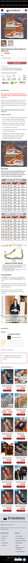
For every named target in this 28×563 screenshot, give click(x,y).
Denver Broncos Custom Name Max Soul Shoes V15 (7, 386)
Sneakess (4, 277)
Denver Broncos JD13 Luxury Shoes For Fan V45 (20, 458)
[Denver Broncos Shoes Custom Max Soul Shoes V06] (7, 472)
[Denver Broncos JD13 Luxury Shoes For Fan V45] (21, 448)
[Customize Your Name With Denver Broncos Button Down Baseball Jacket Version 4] (7, 448)
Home (2, 47)
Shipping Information (21, 540)
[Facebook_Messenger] (24, 559)
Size (2, 55)
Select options (7, 390)
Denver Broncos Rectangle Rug (20, 434)
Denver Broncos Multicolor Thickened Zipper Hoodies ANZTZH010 (7, 411)
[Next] (25, 26)
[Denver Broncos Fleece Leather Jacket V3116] (21, 472)
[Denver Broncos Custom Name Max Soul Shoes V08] (21, 496)
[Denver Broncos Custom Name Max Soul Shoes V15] (7, 376)
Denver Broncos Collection (11, 47)
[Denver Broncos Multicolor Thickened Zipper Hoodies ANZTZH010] (7, 400)
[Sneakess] (13, 10)
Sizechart (4, 545)
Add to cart (17, 63)
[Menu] (2, 10)
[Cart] (26, 10)
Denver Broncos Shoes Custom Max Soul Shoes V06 (7, 482)
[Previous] (3, 26)
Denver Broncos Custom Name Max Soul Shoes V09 (7, 434)
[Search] (23, 10)
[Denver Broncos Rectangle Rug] (21, 424)
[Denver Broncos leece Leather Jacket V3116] (21, 400)
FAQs (3, 540)
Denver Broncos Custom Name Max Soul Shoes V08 (20, 506)
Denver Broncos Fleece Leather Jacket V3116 (21, 482)
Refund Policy (19, 543)
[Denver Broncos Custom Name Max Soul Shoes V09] (7, 424)
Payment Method (20, 551)
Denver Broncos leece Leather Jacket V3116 (21, 410)
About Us (4, 538)
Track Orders (5, 543)
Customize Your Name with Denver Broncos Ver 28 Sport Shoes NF (20, 386)
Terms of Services (20, 538)
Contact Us (5, 536)
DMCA (17, 545)
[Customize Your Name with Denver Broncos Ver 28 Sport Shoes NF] (21, 376)
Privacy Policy (19, 536)
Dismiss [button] (14, 3)
